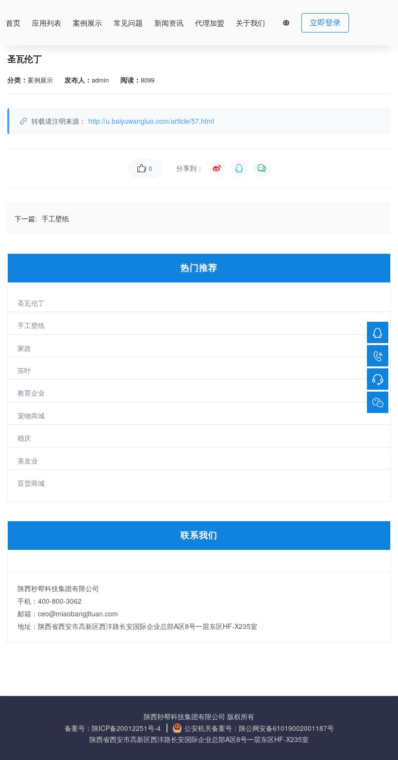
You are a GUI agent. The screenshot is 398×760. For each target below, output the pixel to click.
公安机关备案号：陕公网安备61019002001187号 (259, 728)
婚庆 (24, 438)
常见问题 (128, 23)
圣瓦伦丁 (31, 303)
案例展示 (87, 23)
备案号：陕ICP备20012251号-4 (113, 728)
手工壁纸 (31, 325)
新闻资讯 (168, 23)
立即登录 (325, 22)
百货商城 (31, 483)
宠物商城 (31, 415)
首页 (13, 23)
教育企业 (31, 392)
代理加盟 (209, 23)
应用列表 (46, 23)
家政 (24, 348)
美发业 (27, 460)
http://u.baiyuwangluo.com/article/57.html (151, 121)
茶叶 (24, 370)
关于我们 (250, 23)
